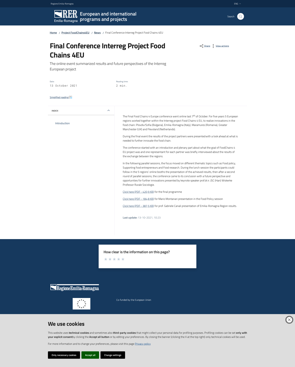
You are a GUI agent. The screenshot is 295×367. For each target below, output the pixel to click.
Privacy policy (143, 344)
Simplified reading (59, 97)
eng (236, 3)
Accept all (90, 355)
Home (53, 33)
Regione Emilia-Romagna (62, 3)
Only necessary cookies (64, 355)
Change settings (112, 355)
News (97, 33)
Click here (138, 192)
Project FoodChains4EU (75, 33)
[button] (240, 16)
